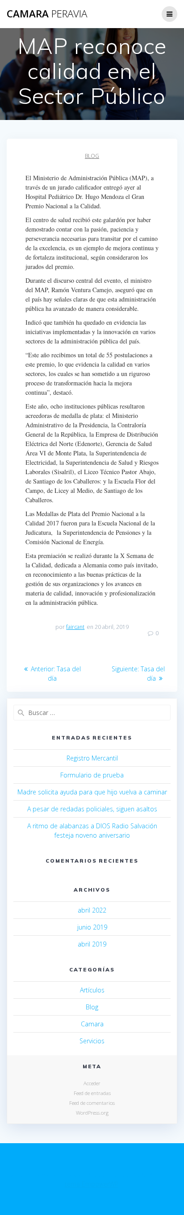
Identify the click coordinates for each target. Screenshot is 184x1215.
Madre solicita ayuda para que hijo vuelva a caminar (92, 792)
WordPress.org (92, 1112)
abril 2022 (92, 910)
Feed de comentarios (92, 1102)
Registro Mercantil (92, 758)
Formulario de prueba (92, 775)
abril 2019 (92, 944)
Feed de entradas (92, 1093)
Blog (92, 156)
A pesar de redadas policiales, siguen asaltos (92, 809)
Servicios (92, 1041)
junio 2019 (92, 927)
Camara (92, 1024)
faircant (75, 627)
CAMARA (47, 14)
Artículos (92, 990)
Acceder (92, 1083)
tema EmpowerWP (91, 1184)
